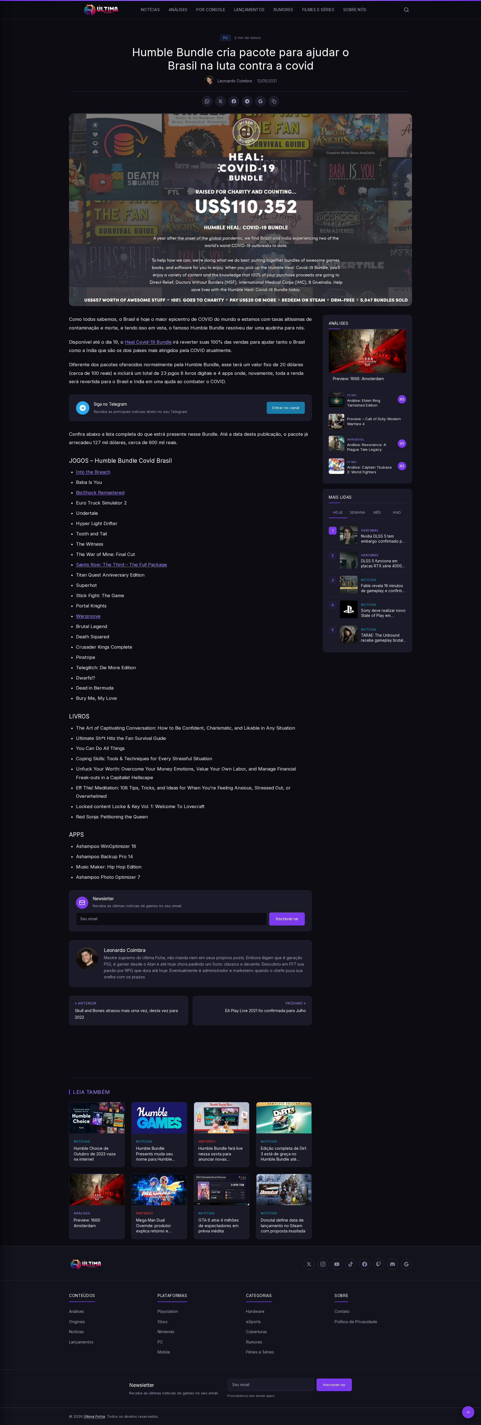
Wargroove (88, 616)
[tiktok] (350, 1264)
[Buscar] (406, 9)
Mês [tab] (377, 512)
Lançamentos (249, 9)
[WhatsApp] (207, 101)
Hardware (255, 1311)
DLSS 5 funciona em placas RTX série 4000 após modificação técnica (381, 564)
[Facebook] (234, 101)
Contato (342, 1311)
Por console (210, 9)
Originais (77, 1321)
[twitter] (309, 1264)
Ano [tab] (397, 512)
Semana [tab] (357, 512)
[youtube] (336, 1264)
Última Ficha (94, 1416)
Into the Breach (93, 472)
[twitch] (378, 1264)
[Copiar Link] (274, 101)
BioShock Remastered (100, 492)
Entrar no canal (285, 407)
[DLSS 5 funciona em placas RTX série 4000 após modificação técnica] (349, 560)
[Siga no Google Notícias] (260, 101)
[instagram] (322, 1264)
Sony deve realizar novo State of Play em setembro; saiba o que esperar (383, 613)
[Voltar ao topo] (468, 1412)
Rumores (283, 9)
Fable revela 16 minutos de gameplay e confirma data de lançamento (382, 589)
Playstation (168, 1311)
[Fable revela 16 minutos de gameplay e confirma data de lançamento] (349, 585)
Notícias (150, 9)
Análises (178, 9)
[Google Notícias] (406, 1264)
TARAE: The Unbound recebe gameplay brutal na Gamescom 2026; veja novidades (382, 638)
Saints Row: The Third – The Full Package (121, 564)
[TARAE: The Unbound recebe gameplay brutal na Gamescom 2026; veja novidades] (349, 634)
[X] (220, 101)
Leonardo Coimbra (235, 80)
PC (225, 38)
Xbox (163, 1321)
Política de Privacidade (356, 1321)
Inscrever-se (287, 919)
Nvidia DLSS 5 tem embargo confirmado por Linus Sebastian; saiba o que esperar (383, 539)
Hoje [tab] (338, 512)
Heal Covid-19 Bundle (148, 342)
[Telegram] (247, 101)
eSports (253, 1321)
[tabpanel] (367, 584)
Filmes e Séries (318, 9)
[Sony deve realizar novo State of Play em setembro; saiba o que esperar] (349, 609)
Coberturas (256, 1331)
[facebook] (364, 1264)
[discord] (392, 1264)
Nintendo (166, 1331)
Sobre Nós (355, 9)
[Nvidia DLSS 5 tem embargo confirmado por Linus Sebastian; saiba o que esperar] (349, 535)
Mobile (164, 1352)
